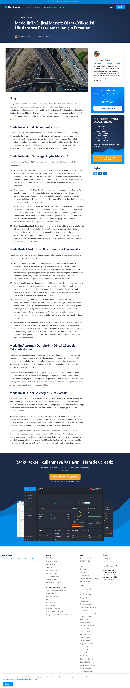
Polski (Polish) (84, 610)
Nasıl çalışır (37, 7)
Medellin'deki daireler (18, 372)
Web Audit (49, 567)
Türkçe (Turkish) (85, 619)
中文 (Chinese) (85, 622)
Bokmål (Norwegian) (86, 671)
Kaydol (120, 7)
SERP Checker (51, 564)
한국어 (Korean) (85, 668)
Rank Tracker (50, 558)
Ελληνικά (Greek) (85, 634)
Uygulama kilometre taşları (89, 578)
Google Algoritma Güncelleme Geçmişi (59, 615)
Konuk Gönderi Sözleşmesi (55, 612)
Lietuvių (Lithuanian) (87, 650)
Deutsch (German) (86, 592)
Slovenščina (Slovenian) (87, 662)
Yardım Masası (85, 581)
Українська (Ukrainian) (87, 665)
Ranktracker (12, 7)
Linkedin (33, 559)
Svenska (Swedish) (86, 616)
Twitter (26, 559)
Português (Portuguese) (88, 613)
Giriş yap (110, 7)
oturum (74, 481)
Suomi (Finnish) (85, 640)
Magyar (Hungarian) (86, 644)
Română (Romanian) (86, 656)
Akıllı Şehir (28, 176)
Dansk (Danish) (85, 631)
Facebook (4, 559)
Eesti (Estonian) (85, 637)
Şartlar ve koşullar (86, 558)
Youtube (11, 559)
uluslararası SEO (27, 292)
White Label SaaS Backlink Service (57, 590)
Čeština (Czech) (85, 628)
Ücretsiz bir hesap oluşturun (65, 477)
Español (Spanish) (86, 595)
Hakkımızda (107, 562)
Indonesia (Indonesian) (87, 647)
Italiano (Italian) (85, 601)
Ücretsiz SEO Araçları (53, 608)
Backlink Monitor (52, 573)
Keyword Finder (51, 561)
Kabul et (8, 684)
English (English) (85, 589)
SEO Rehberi (50, 605)
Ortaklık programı (52, 596)
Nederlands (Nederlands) (88, 607)
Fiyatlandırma (47, 7)
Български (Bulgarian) (87, 625)
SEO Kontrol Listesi (52, 576)
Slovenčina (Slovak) (86, 659)
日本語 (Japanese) (86, 604)
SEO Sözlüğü (50, 602)
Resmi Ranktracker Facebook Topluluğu (18, 559)
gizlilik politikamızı (23, 679)
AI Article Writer (51, 579)
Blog (55, 7)
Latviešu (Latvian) (86, 653)
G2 (40, 559)
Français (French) (85, 598)
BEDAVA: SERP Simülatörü (55, 582)
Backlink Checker (52, 570)
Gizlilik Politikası (85, 561)
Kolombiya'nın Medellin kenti (31, 104)
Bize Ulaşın (106, 559)
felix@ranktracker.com (110, 579)
